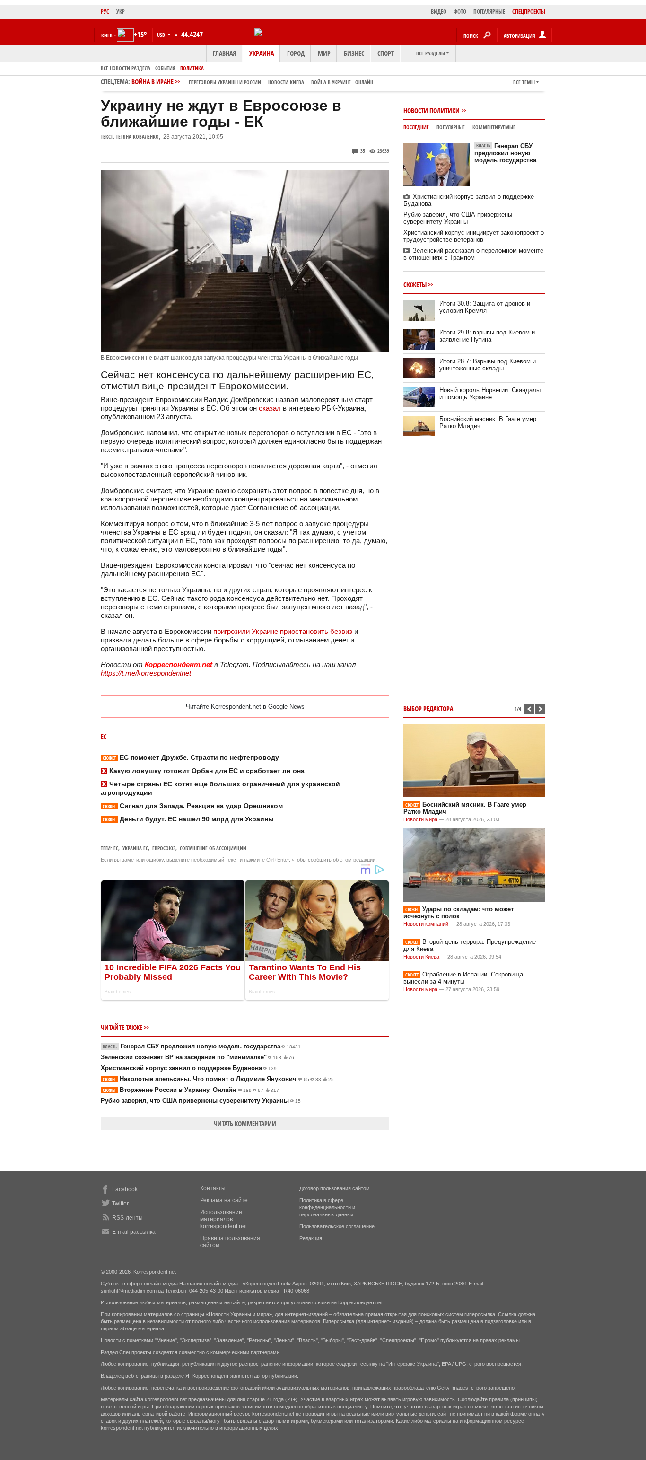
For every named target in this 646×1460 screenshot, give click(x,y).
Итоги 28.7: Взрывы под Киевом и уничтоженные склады (487, 365)
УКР (120, 12)
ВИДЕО (438, 12)
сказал (270, 408)
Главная (224, 53)
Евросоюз (163, 848)
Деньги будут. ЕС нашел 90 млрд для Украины (188, 819)
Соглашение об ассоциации (213, 848)
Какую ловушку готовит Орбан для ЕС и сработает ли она (207, 770)
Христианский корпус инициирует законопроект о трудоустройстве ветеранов (473, 236)
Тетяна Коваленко (137, 136)
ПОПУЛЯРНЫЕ (489, 12)
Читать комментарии (245, 1123)
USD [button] (161, 34)
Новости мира (420, 819)
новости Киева (286, 82)
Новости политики (431, 110)
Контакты (213, 1188)
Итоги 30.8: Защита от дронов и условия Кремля (484, 307)
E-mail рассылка (134, 1232)
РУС (105, 12)
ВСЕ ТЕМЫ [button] (524, 82)
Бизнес (354, 53)
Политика (192, 67)
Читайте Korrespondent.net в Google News (245, 706)
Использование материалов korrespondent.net (223, 1219)
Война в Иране (252, 81)
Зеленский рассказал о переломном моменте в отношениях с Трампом (473, 254)
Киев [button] (107, 35)
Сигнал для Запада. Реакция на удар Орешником (193, 805)
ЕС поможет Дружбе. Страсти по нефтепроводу (191, 757)
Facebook (125, 1189)
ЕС (115, 848)
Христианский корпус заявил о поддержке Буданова (189, 1068)
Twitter (120, 1203)
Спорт (385, 53)
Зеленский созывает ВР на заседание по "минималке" (197, 1057)
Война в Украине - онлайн (342, 82)
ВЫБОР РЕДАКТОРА (428, 708)
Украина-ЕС (135, 848)
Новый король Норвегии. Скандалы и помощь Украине (490, 394)
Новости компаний (425, 924)
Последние (416, 127)
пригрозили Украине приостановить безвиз (282, 631)
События (165, 67)
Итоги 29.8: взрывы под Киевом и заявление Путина (487, 336)
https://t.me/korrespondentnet (146, 673)
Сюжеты (415, 284)
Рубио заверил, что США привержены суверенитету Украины (201, 1100)
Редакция (310, 1238)
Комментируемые (493, 127)
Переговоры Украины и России (225, 82)
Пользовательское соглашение (337, 1226)
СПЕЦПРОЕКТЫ (528, 12)
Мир (324, 53)
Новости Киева (421, 956)
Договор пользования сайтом (334, 1188)
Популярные (450, 127)
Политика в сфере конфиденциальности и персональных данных (327, 1207)
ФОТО (460, 12)
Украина (261, 53)
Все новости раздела (125, 67)
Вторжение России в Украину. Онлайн (191, 1089)
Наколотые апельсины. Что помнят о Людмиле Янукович (218, 1078)
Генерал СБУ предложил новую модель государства (202, 1046)
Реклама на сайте (224, 1200)
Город (296, 53)
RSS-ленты (127, 1217)
